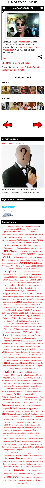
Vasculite (39, 473)
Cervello (12, 266)
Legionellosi (20, 346)
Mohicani (36, 372)
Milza (22, 366)
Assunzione (26, 243)
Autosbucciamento (33, 245)
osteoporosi (22, 483)
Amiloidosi (25, 232)
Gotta (26, 329)
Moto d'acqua (13, 378)
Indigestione (18, 335)
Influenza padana (17, 338)
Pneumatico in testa (22, 402)
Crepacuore (8, 294)
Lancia (6, 346)
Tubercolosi (7, 471)
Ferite (26, 321)
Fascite (34, 318)
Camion (38, 257)
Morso (38, 375)
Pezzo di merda (20, 400)
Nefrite (30, 378)
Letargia (28, 346)
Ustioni (21, 473)
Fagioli (23, 318)
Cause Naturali (28, 262)
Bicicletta (18, 251)
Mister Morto (33, 368)
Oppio (28, 383)
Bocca (38, 251)
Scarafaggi (25, 419)
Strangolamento (8, 450)
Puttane (4, 411)
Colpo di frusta (14, 280)
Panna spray (16, 391)
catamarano (30, 480)
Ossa (26, 386)
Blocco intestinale (28, 251)
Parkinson (18, 394)
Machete (11, 352)
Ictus (24, 332)
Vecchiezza (11, 477)
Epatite (22, 313)
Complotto (35, 288)
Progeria (6, 409)
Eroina (8, 315)
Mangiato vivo (36, 360)
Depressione (8, 302)
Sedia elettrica (36, 425)
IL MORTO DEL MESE (22, 2)
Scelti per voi (35, 419)
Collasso (26, 274)
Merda (40, 363)
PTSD (18, 389)
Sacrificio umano (37, 414)
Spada (40, 441)
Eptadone (35, 313)
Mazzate (6, 363)
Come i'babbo (36, 283)
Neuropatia (6, 381)
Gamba (33, 324)
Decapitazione (37, 296)
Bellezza (9, 251)
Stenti (32, 447)
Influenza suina (30, 338)
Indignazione (28, 335)
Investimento (16, 341)
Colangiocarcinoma (27, 272)
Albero (24, 229)
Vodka (5, 480)
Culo (25, 294)
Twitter (29, 471)
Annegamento (10, 237)
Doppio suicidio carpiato (29, 305)
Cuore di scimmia (24, 296)
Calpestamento (29, 257)
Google (21, 329)
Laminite (40, 343)
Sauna (6, 419)
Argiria (32, 237)
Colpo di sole (24, 280)
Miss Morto (17, 368)
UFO (34, 471)
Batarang (38, 248)
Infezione (37, 335)
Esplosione (35, 315)
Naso (20, 378)
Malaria (13, 355)
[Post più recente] (7, 130)
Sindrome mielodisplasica (17, 438)
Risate (17, 414)
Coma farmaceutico (11, 282)
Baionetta (30, 248)
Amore (32, 232)
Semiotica (7, 428)
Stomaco (39, 447)
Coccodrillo (33, 269)
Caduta (7, 257)
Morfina (33, 375)
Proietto (13, 408)
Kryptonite (32, 343)
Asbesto (25, 240)
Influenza (6, 338)
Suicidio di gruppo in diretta (30, 453)
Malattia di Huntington (34, 357)
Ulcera (39, 471)
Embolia (26, 310)
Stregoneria (21, 450)
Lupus (40, 349)
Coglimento (11, 271)
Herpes (7, 332)
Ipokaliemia (32, 341)
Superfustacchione (22, 455)
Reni (4, 414)
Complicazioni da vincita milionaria (18, 288)
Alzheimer (16, 232)
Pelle (30, 394)
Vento (23, 477)
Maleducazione (9, 360)
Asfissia (40, 240)
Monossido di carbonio (20, 375)
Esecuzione (16, 315)
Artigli (14, 240)
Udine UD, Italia (22, 63)
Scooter (7, 425)
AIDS (24, 226)
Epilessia (28, 313)
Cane (28, 260)
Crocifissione (18, 294)
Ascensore (32, 240)
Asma (9, 242)
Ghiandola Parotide (17, 327)
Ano (19, 237)
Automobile (21, 245)
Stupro (7, 453)
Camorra (5, 260)
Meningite (33, 363)
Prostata (23, 408)
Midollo (17, 366)
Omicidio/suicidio (9, 383)
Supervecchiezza (14, 458)
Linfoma (5, 349)
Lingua (12, 349)
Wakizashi (17, 480)
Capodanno (6, 263)
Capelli (40, 260)
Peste (11, 400)
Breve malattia (27, 254)
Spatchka (6, 444)
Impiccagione (34, 332)
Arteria (38, 237)
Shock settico (16, 433)
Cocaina (18, 269)
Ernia (41, 313)
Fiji (40, 321)
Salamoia (5, 417)
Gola (15, 329)
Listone (18, 349)
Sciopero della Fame (20, 422)
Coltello (33, 280)
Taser (20, 461)
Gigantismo (8, 329)
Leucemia (35, 346)
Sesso (20, 430)
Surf (12, 461)
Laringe (12, 346)
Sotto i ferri (33, 441)
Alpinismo (6, 232)
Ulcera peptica (7, 473)
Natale (25, 378)
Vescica (29, 477)
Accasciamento (33, 226)
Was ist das (24, 42)
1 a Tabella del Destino (13, 226)
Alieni (37, 229)
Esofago (26, 315)
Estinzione (7, 318)
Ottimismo (32, 386)
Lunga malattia (29, 349)
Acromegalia (10, 229)
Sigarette (24, 433)
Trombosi (37, 467)
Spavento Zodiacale (17, 444)
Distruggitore (15, 305)
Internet (39, 338)
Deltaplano (6, 299)
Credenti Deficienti (33, 291)
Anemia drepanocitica (16, 234)
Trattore (21, 467)
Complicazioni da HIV (34, 285)
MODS (4, 352)
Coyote (22, 291)
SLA (28, 414)
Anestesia (28, 234)
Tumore (18, 470)
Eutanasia (16, 318)
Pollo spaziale (35, 402)
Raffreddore (12, 411)
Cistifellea (11, 269)
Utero (26, 473)
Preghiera (39, 405)
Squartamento (15, 447)
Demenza (14, 299)
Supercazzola (9, 456)
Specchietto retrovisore (33, 444)
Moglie (30, 372)
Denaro (22, 299)
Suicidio (28, 67)
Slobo (41, 438)
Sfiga (34, 430)
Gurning (38, 329)
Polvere (23, 405)
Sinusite (30, 438)
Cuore (30, 293)
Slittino (36, 438)
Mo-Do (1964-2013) (22, 8)
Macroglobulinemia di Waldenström (27, 352)
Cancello (13, 260)
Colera (14, 274)
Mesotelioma (8, 366)
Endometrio (6, 313)
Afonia (18, 229)
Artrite (19, 240)
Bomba (5, 254)
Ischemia (14, 343)
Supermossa (36, 456)
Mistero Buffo (22, 372)
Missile (25, 368)
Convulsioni (9, 291)
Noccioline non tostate (23, 381)
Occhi (41, 381)
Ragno (19, 411)
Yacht (23, 480)
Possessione (31, 405)
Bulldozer (39, 254)
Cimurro (19, 266)
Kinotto (26, 343)
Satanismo (38, 417)
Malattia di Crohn (19, 357)
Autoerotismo (10, 245)
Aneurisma (38, 234)
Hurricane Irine (16, 332)
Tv (25, 471)
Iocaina (25, 341)
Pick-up (30, 400)
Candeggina (20, 260)
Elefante (11, 310)
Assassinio (17, 242)
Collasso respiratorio (18, 277)
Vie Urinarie (37, 477)
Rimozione (11, 414)
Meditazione (15, 363)
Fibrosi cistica (34, 321)
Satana (31, 417)
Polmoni (6, 405)
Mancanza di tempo (23, 360)
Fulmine (18, 324)
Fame (29, 318)
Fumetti (25, 324)
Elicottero (19, 310)
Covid (17, 290)
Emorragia (35, 310)
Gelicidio (6, 327)
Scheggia (6, 422)
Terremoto (7, 464)
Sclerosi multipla (35, 422)
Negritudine (37, 378)
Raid (24, 411)
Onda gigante (21, 383)
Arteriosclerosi (7, 240)
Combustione (25, 282)
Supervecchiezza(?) (32, 459)
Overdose (10, 389)
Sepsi (34, 427)
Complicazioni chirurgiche (14, 285)
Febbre (10, 321)
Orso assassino (17, 386)
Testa (28, 464)
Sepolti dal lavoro (24, 427)
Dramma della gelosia (27, 307)
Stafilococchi (25, 447)
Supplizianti (6, 461)
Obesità (35, 381)
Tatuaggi (25, 461)
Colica (20, 274)
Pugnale (31, 408)
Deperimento (37, 299)
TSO (15, 461)
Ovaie (38, 386)
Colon (5, 280)
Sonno (17, 441)
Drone (38, 307)
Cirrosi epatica (37, 266)
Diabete (17, 302)
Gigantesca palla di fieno (33, 327)
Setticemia (27, 430)
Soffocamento (8, 441)
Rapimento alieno (32, 411)
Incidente (8, 335)
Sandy (11, 417)
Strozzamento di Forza (34, 450)
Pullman (38, 408)
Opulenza (34, 383)
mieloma (38, 480)
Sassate (24, 417)
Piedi (35, 400)
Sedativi (28, 425)
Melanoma (24, 363)
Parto (26, 394)
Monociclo (7, 375)
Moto (5, 378)
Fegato (20, 321)
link (4, 58)
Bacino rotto (22, 248)
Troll (31, 467)
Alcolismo (31, 229)
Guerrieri (32, 329)
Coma (39, 280)
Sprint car (5, 447)
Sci (11, 422)
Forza (6, 324)
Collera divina (35, 277)
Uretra (15, 473)
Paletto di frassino (27, 389)
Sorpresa (25, 441)
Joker (21, 343)
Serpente (13, 430)
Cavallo (40, 263)
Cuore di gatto (12, 296)
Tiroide (33, 464)
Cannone (34, 260)
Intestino (6, 341)
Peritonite (36, 394)
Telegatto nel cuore (36, 461)
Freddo (12, 324)
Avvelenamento (10, 248)
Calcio (15, 257)
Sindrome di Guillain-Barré (16, 436)
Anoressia (25, 237)
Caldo (20, 257)
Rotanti (23, 414)
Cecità (5, 266)
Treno (27, 467)
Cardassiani (15, 263)
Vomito (10, 480)
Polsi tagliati (15, 405)
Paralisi (23, 391)
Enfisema (14, 313)
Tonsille (39, 464)
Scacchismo (14, 419)
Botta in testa (13, 254)
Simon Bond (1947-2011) (13, 143)
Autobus (34, 242)
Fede (15, 321)
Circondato (26, 266)
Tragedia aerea (11, 467)
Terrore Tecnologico (19, 464)
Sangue (17, 417)
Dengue (29, 299)
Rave (41, 411)
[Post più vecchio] (38, 130)
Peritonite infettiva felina (10, 397)
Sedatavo (20, 425)
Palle (37, 389)
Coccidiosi (25, 269)
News (12, 381)
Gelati (38, 324)
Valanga (32, 473)
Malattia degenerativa (24, 355)
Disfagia (24, 302)
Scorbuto (13, 425)
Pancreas (6, 391)
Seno (14, 427)
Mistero (20, 67)
